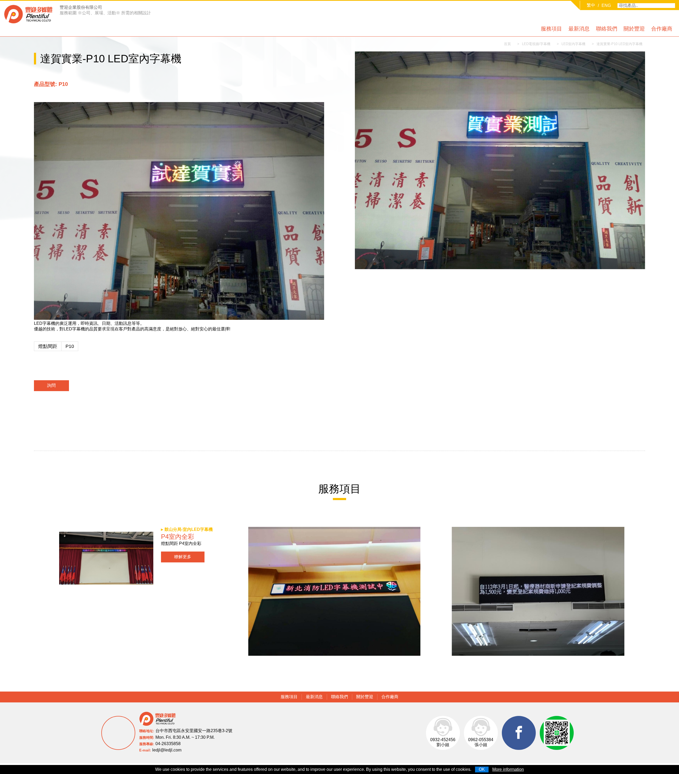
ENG (606, 5)
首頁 (507, 44)
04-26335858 (168, 743)
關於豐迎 (634, 29)
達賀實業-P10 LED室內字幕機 (619, 44)
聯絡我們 (606, 29)
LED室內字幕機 (573, 44)
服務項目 (551, 29)
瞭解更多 (182, 556)
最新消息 (579, 29)
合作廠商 (661, 29)
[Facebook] (519, 732)
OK (482, 769)
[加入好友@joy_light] (557, 733)
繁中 (591, 5)
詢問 (51, 385)
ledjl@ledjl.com (166, 750)
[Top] (668, 763)
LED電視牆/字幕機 (536, 44)
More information (508, 769)
